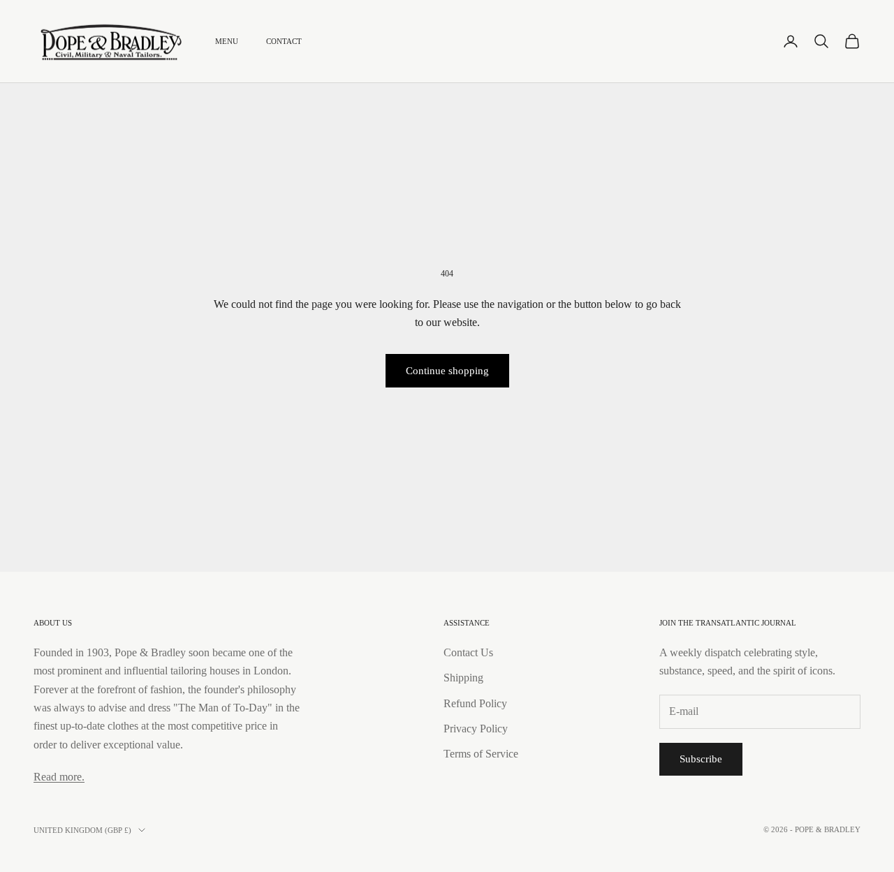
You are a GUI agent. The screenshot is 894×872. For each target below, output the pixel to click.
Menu (226, 41)
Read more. (59, 777)
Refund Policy (475, 703)
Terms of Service (481, 754)
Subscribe (701, 758)
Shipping (463, 677)
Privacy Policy (476, 728)
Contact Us (468, 652)
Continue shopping (447, 370)
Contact (284, 41)
